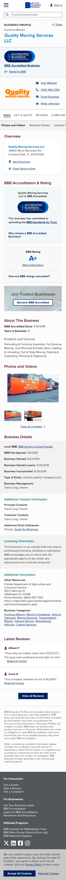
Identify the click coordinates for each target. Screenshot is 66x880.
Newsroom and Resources (20, 815)
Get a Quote (23, 115)
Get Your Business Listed (19, 805)
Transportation (47, 618)
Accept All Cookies (19, 873)
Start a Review (12, 788)
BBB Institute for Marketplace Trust (25, 829)
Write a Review (50, 103)
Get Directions (21, 161)
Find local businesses (24, 15)
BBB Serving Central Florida (35, 447)
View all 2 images (31, 426)
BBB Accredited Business (22, 66)
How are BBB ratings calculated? (29, 276)
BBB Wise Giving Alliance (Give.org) (25, 832)
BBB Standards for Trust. (41, 222)
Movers (8, 621)
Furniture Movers (14, 614)
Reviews (42, 115)
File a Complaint (14, 792)
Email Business (50, 96)
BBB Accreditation (15, 809)
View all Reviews (33, 696)
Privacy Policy (33, 865)
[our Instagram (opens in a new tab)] (27, 845)
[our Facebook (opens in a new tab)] (20, 845)
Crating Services (26, 625)
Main (7, 115)
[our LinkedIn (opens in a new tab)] (13, 845)
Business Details (40, 125)
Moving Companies (38, 614)
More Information (33, 265)
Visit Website (49, 83)
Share (58, 24)
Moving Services (27, 618)
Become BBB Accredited (33, 302)
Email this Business (26, 529)
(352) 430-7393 (50, 89)
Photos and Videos (13, 125)
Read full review (17, 661)
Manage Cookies (48, 873)
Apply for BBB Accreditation (21, 812)
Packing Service (24, 621)
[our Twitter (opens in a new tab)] (6, 845)
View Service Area (24, 168)
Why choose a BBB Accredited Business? (27, 234)
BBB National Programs (18, 836)
